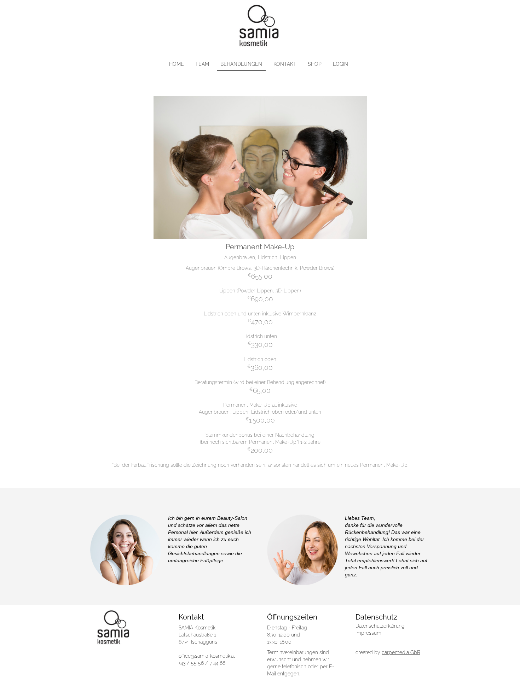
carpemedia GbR (401, 652)
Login (340, 64)
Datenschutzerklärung (380, 626)
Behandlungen (241, 64)
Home (176, 64)
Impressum (368, 633)
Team (202, 64)
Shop (315, 64)
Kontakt (284, 64)
